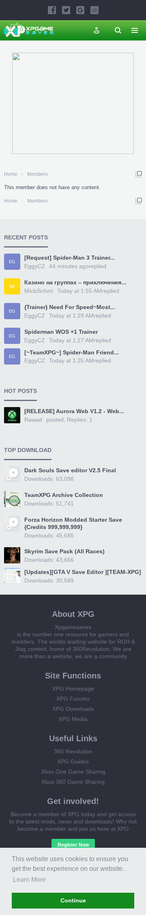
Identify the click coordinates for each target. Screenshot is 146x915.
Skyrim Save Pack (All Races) (64, 551)
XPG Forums (73, 698)
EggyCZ (34, 266)
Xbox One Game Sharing (73, 771)
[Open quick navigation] (138, 174)
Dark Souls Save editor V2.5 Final (70, 470)
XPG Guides (73, 761)
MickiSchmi (38, 291)
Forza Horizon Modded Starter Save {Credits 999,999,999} (73, 523)
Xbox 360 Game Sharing (73, 781)
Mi (12, 286)
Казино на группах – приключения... (75, 282)
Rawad (33, 419)
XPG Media (73, 719)
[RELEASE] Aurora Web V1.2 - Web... (74, 411)
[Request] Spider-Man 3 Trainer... (69, 257)
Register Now (73, 845)
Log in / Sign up (96, 30)
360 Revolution (73, 751)
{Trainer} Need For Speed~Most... (69, 307)
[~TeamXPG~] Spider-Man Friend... (71, 352)
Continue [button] (73, 900)
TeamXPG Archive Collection (63, 495)
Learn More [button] (29, 879)
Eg (12, 261)
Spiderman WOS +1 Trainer (61, 331)
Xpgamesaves (73, 627)
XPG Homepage (73, 688)
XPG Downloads (73, 709)
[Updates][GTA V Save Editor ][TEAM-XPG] (82, 572)
